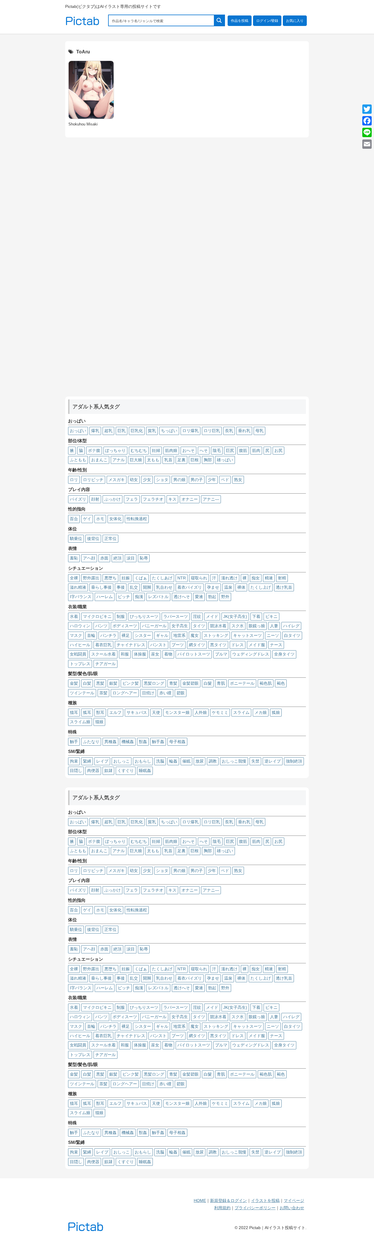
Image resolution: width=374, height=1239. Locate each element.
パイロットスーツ (193, 654)
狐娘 (276, 712)
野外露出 (91, 578)
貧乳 (152, 430)
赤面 (104, 558)
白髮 (208, 683)
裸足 (126, 635)
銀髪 (113, 683)
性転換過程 (137, 518)
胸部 (208, 459)
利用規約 (222, 1207)
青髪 (173, 683)
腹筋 (243, 450)
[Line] (367, 132)
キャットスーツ (247, 635)
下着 (256, 616)
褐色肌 (265, 683)
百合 (74, 518)
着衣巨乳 (103, 644)
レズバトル (158, 596)
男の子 (197, 479)
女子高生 (180, 625)
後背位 (93, 538)
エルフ (115, 712)
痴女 (256, 578)
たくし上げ (260, 587)
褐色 (281, 683)
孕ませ (213, 587)
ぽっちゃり (115, 450)
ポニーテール (242, 683)
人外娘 (201, 712)
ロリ (74, 479)
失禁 (255, 761)
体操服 (140, 654)
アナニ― (211, 499)
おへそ (188, 450)
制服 (121, 616)
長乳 (229, 430)
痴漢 (139, 596)
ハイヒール (80, 644)
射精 (282, 578)
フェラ (132, 499)
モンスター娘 (177, 712)
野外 (225, 596)
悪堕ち (110, 578)
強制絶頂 (294, 761)
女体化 (115, 518)
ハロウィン (80, 625)
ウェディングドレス (250, 654)
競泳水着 (218, 625)
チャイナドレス (131, 644)
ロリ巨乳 (212, 430)
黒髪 (100, 683)
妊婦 (156, 450)
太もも (153, 459)
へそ (204, 450)
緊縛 (87, 761)
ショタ (162, 479)
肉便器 (93, 770)
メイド (212, 616)
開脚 (147, 587)
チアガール (105, 663)
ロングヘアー (124, 693)
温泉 (228, 587)
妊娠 (126, 578)
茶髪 (103, 693)
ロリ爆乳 (190, 430)
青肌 (221, 683)
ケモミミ (220, 712)
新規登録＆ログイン (228, 1200)
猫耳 (74, 712)
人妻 (274, 625)
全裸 (74, 578)
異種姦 (110, 741)
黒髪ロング (154, 683)
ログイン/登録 (267, 21)
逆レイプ (272, 761)
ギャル (162, 635)
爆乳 (95, 430)
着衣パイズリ (189, 587)
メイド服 (257, 644)
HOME (200, 1200)
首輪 (91, 635)
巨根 (195, 459)
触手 (74, 741)
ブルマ (221, 654)
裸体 (241, 587)
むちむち (139, 450)
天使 (156, 712)
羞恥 (74, 558)
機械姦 (128, 741)
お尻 (278, 450)
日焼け (148, 693)
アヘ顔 (89, 558)
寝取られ (199, 578)
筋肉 (256, 450)
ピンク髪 (130, 683)
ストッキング (216, 635)
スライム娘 (80, 721)
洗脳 (160, 761)
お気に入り (295, 21)
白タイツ (292, 635)
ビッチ (124, 596)
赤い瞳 (165, 693)
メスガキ (116, 479)
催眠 (186, 761)
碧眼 (180, 693)
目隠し (76, 770)
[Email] (367, 144)
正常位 (110, 538)
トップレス (80, 663)
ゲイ (87, 518)
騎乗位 (76, 538)
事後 (121, 587)
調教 (213, 761)
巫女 (155, 654)
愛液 (199, 596)
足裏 (181, 459)
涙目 (131, 558)
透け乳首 (284, 587)
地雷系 (179, 635)
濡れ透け (229, 578)
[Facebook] (367, 121)
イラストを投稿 (265, 1200)
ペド (225, 479)
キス (172, 499)
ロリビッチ (93, 479)
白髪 (87, 683)
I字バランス (80, 596)
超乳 (108, 430)
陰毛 (217, 450)
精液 (269, 578)
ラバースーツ (175, 616)
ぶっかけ (112, 499)
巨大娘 (136, 459)
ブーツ (178, 644)
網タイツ (197, 644)
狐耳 (87, 712)
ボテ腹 (94, 450)
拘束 (74, 761)
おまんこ (99, 459)
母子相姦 (177, 741)
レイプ (102, 761)
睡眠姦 (145, 770)
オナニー (189, 499)
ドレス (237, 644)
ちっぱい (169, 430)
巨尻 (230, 450)
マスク (76, 635)
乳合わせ (164, 587)
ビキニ (271, 616)
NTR (181, 578)
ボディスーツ (124, 625)
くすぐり (125, 770)
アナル (118, 459)
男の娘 (179, 479)
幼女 (134, 479)
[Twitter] (367, 109)
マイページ (294, 1200)
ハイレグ (291, 625)
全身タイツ (284, 654)
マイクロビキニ (97, 616)
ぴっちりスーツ (144, 616)
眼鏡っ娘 (257, 625)
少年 (212, 479)
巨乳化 (137, 430)
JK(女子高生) (235, 616)
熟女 (238, 479)
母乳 (259, 430)
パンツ (101, 625)
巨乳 (121, 430)
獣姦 (143, 741)
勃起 (212, 596)
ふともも (78, 459)
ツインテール (82, 693)
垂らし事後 (101, 587)
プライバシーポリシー (255, 1207)
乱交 (134, 587)
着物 (168, 654)
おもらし (143, 761)
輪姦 (173, 761)
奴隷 (108, 770)
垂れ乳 (244, 430)
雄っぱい (225, 459)
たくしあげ (162, 578)
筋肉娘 (171, 450)
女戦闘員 (78, 654)
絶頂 (117, 558)
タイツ (199, 625)
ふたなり (91, 741)
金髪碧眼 (190, 683)
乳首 (168, 459)
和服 (125, 654)
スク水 (237, 625)
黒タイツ (218, 644)
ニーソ (273, 635)
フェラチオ (153, 499)
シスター (143, 635)
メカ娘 (260, 712)
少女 (147, 479)
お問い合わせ (292, 1207)
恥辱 (144, 558)
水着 (74, 616)
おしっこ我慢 (234, 761)
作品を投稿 (239, 21)
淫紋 (197, 616)
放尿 (199, 761)
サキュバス (137, 712)
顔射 (95, 499)
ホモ (100, 518)
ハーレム (104, 596)
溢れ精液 (78, 587)
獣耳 (100, 712)
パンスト (158, 644)
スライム (241, 712)
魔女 (195, 635)
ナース (276, 644)
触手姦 (158, 741)
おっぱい (78, 430)
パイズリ (78, 499)
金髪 (74, 683)
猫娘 (99, 721)
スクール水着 (103, 654)
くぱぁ (141, 578)
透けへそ (182, 596)
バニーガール (154, 625)
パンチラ (108, 635)
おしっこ (121, 761)
